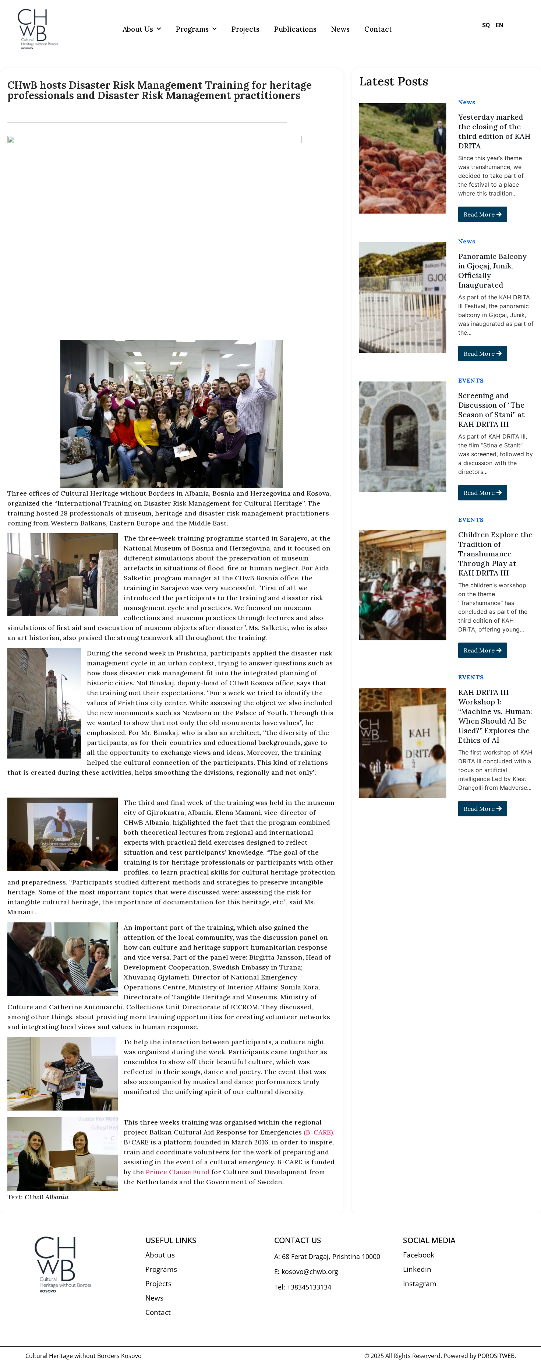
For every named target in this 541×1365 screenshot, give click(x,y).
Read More (479, 214)
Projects (245, 29)
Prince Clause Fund (177, 1172)
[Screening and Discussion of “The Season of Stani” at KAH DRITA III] (402, 436)
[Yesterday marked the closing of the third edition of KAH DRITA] (402, 158)
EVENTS (471, 380)
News (340, 29)
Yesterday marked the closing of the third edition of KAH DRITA (494, 131)
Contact (378, 29)
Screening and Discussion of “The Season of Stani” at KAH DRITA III (491, 410)
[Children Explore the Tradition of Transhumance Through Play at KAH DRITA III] (402, 585)
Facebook (418, 1255)
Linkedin (417, 1269)
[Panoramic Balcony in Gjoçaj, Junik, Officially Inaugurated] (402, 297)
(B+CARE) (318, 1132)
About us (138, 29)
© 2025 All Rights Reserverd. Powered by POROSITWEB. (440, 1356)
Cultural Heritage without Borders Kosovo (83, 1356)
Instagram (419, 1283)
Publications (295, 29)
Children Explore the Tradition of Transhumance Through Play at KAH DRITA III (495, 553)
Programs (192, 29)
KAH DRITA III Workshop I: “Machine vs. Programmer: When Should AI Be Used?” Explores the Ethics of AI (495, 716)
